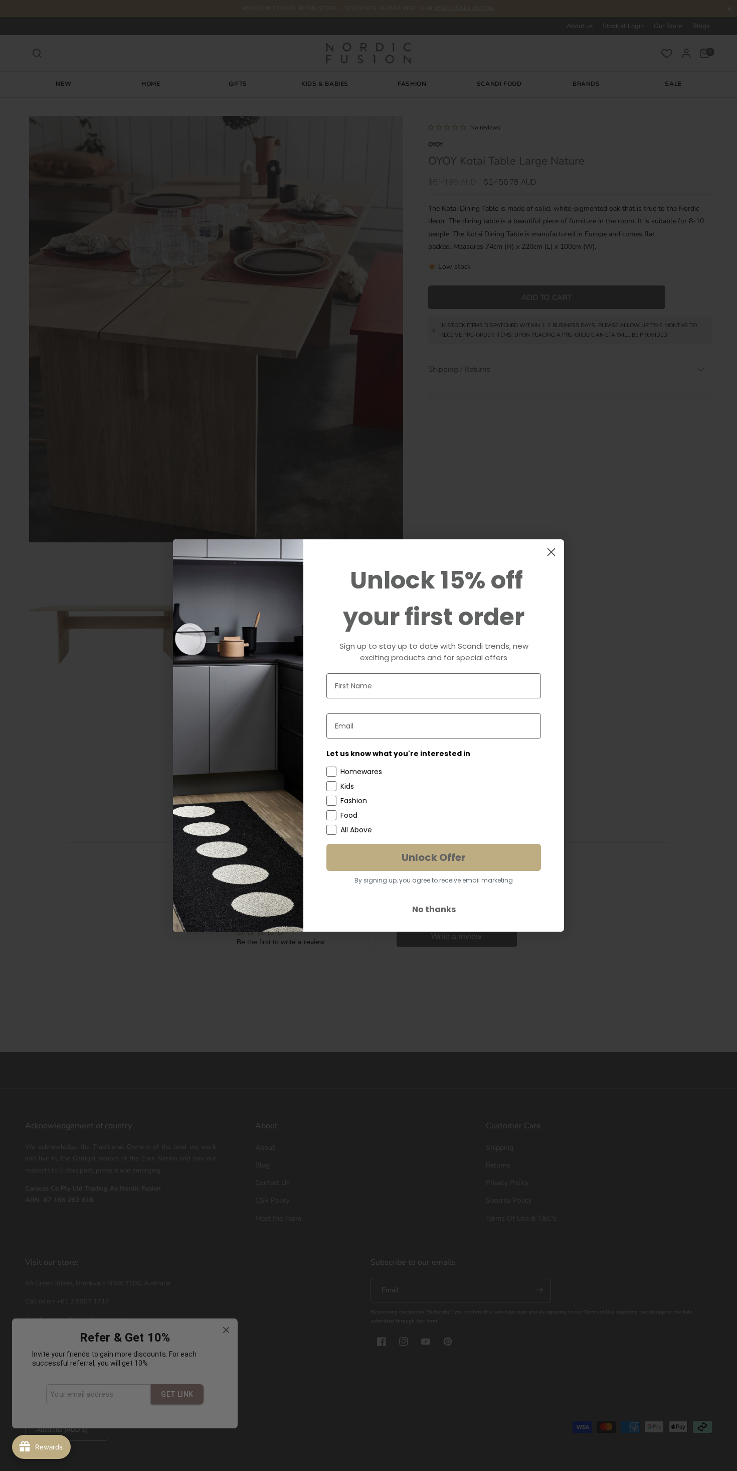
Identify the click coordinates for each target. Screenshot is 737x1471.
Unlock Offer (434, 857)
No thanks (434, 909)
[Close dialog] (551, 552)
